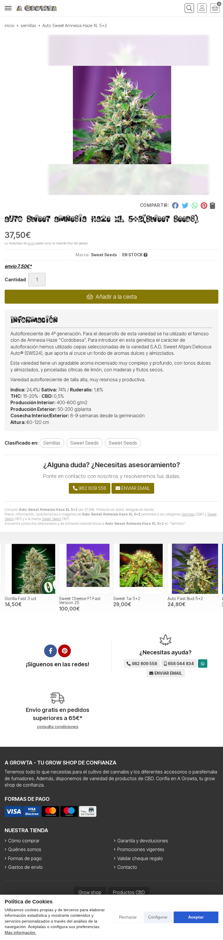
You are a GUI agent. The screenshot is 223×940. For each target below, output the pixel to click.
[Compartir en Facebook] (175, 205)
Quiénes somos (24, 849)
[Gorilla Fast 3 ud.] (30, 569)
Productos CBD (129, 892)
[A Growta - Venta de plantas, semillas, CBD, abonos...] (36, 8)
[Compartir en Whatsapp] (195, 205)
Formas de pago (25, 858)
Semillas (188, 514)
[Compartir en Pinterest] (204, 205)
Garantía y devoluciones (142, 841)
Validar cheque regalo (140, 858)
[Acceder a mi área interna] (202, 8)
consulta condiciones (57, 726)
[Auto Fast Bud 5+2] (193, 569)
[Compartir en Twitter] (185, 205)
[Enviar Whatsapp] (203, 663)
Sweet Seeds (51, 519)
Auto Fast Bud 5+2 (185, 598)
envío (31, 243)
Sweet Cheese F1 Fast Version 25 (79, 600)
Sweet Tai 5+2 (126, 598)
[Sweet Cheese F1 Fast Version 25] (84, 569)
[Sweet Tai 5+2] (139, 569)
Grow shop (89, 892)
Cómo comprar (23, 841)
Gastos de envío (25, 867)
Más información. (20, 932)
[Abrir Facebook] (50, 651)
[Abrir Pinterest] (64, 651)
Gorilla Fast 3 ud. (21, 598)
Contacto (127, 867)
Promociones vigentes (140, 849)
